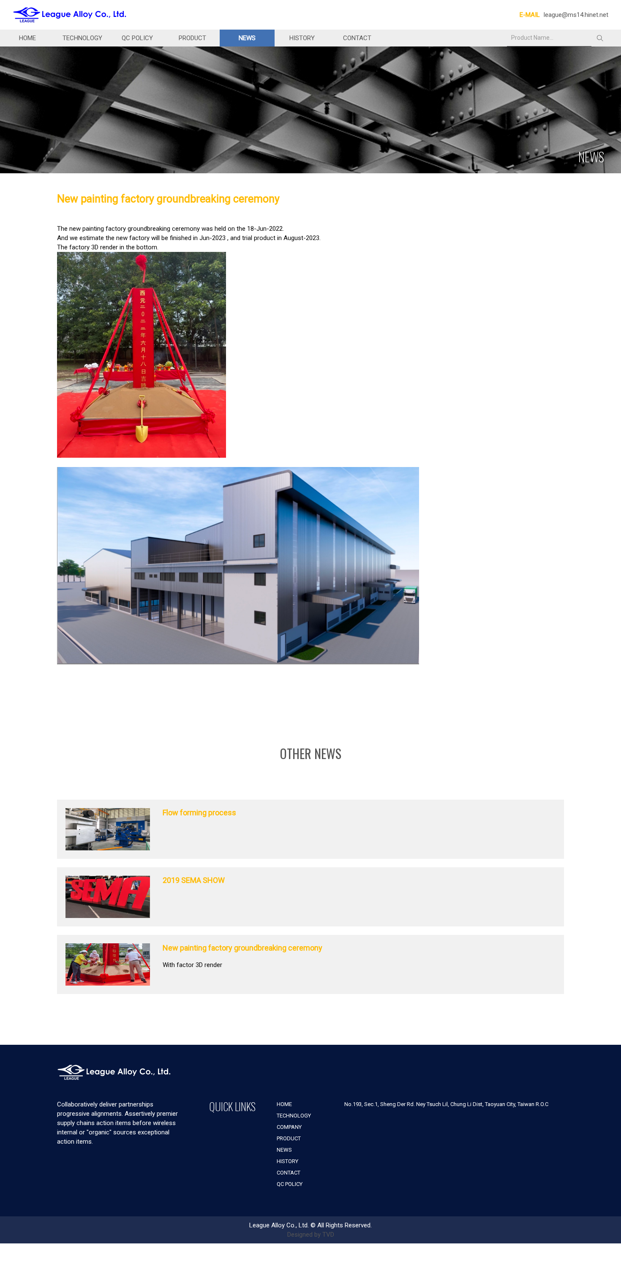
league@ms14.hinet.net (576, 15)
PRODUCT (192, 38)
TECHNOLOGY (82, 38)
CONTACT (357, 38)
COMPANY (289, 1127)
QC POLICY (137, 38)
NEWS (247, 38)
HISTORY (302, 38)
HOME (27, 38)
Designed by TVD (310, 1234)
